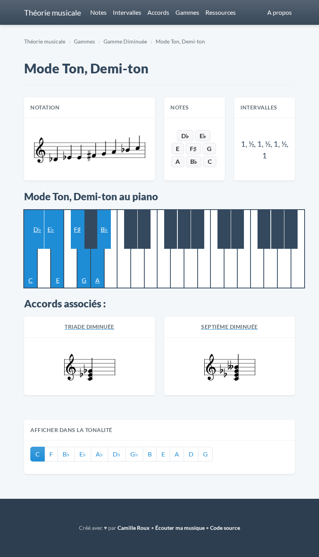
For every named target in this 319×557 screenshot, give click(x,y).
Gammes (187, 12)
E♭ (203, 135)
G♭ (134, 454)
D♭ (185, 135)
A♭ (99, 454)
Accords (158, 12)
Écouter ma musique (180, 527)
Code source (225, 527)
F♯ (193, 148)
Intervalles (127, 12)
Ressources (220, 12)
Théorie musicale (52, 12)
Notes (98, 12)
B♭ (193, 161)
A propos (279, 12)
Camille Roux (133, 527)
